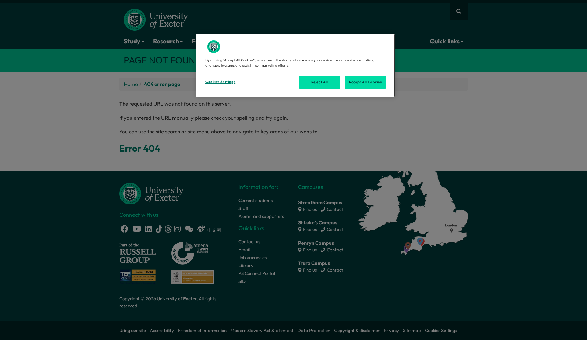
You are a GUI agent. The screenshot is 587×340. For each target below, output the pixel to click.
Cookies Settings (220, 82)
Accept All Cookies (365, 82)
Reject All (319, 82)
